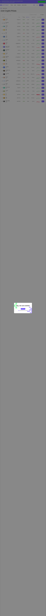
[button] (23, 310)
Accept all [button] (23, 308)
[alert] (23, 308)
